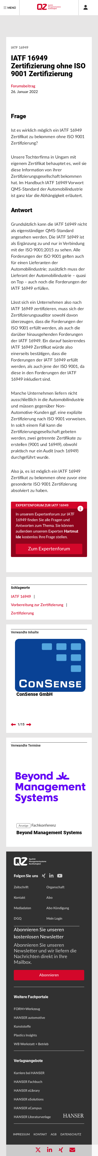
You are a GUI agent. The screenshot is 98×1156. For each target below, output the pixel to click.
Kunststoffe (22, 1026)
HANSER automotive (29, 1018)
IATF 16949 (21, 597)
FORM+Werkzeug (27, 1009)
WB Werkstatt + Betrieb (31, 1044)
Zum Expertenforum (49, 549)
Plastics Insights (25, 1035)
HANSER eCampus (28, 1108)
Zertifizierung (22, 613)
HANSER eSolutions (29, 1099)
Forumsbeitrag (23, 86)
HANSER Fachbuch (28, 1082)
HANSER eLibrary (27, 1090)
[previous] (13, 724)
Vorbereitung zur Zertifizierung (37, 605)
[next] (28, 724)
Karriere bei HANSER (29, 1073)
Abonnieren (49, 975)
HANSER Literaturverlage (32, 1117)
